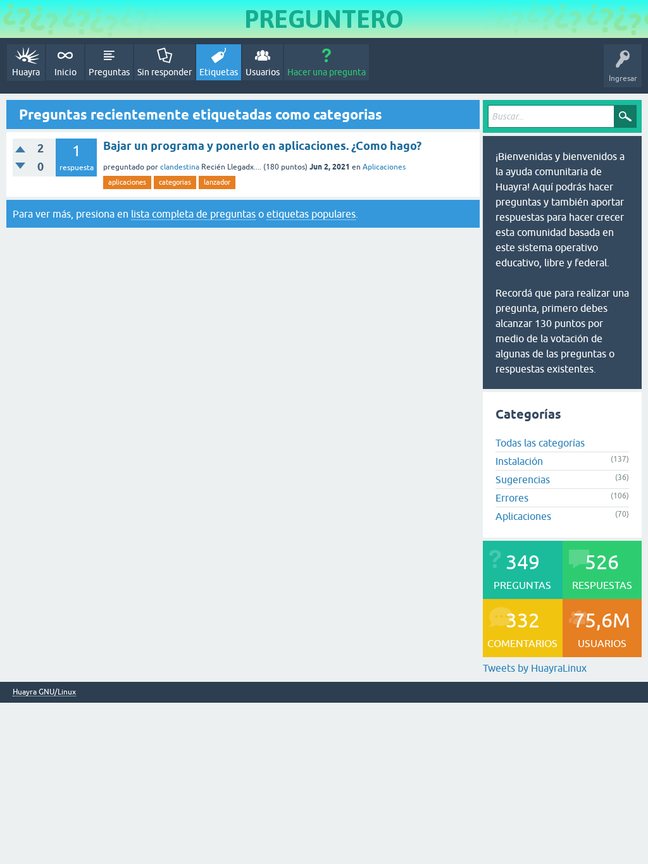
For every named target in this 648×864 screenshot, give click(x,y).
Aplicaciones (384, 167)
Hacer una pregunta (326, 72)
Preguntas (109, 72)
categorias (175, 182)
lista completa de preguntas (193, 213)
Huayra (26, 72)
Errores (511, 497)
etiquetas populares (311, 213)
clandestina (179, 167)
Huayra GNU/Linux (44, 692)
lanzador (217, 182)
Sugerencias (522, 479)
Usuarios (263, 72)
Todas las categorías (540, 442)
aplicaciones (127, 182)
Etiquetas (218, 72)
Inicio (65, 72)
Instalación (519, 461)
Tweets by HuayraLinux (535, 668)
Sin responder (164, 72)
